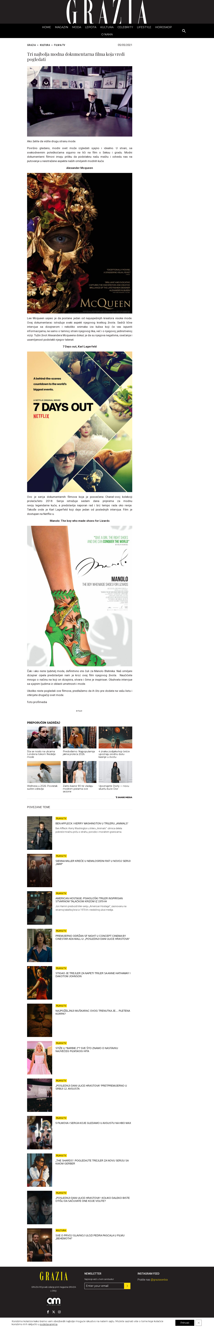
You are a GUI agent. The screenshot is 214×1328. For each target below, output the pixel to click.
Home (46, 27)
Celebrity (125, 27)
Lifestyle (144, 27)
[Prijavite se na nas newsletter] (127, 1286)
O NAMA (107, 34)
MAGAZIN (61, 27)
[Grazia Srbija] (107, 12)
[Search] (184, 31)
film (80, 711)
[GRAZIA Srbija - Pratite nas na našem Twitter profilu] (53, 1311)
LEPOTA (90, 27)
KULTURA (107, 27)
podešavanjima (48, 1324)
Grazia (31, 45)
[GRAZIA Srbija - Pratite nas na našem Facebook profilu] (47, 1311)
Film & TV (59, 45)
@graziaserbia (159, 1279)
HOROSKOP (163, 27)
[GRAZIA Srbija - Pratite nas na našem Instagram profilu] (59, 1311)
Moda (76, 27)
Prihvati (184, 1322)
